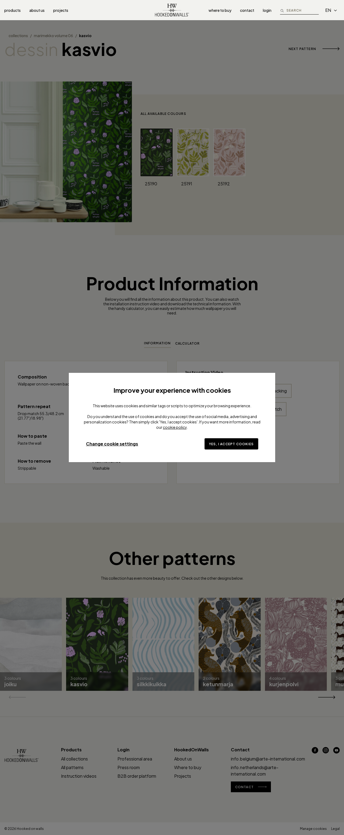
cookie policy (175, 427)
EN (328, 10)
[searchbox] (302, 10)
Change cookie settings (112, 444)
